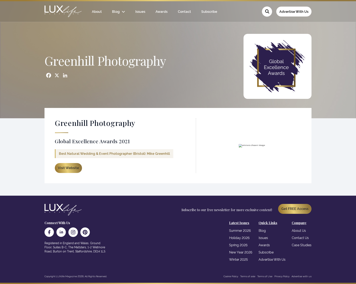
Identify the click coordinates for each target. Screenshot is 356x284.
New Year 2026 (240, 252)
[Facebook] (49, 232)
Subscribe (209, 12)
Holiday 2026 (239, 238)
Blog (116, 12)
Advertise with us (302, 276)
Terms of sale (247, 276)
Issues (140, 12)
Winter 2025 (238, 260)
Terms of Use (264, 276)
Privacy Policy (281, 276)
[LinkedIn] (61, 232)
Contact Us (300, 238)
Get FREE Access (294, 209)
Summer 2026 (240, 231)
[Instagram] (73, 232)
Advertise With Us (293, 12)
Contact (184, 12)
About (97, 12)
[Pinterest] (85, 232)
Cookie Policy (231, 276)
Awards (161, 12)
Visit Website (68, 168)
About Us (299, 231)
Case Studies (302, 245)
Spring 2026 (238, 245)
